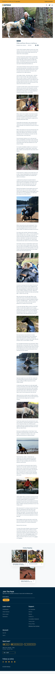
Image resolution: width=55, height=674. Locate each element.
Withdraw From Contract (34, 626)
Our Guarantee (32, 609)
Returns (30, 614)
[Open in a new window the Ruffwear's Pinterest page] (11, 661)
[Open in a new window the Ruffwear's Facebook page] (6, 661)
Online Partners (6, 611)
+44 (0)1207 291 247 (31, 644)
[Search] (46, 5)
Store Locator (6, 614)
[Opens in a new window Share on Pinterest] (35, 45)
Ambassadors (6, 609)
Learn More (17, 1)
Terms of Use (31, 621)
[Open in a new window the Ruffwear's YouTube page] (9, 661)
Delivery (30, 611)
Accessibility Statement (34, 619)
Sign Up (6, 600)
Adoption (18, 40)
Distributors (5, 616)
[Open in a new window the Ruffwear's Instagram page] (3, 661)
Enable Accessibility (49, 1)
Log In (4, 635)
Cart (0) (4, 633)
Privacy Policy (32, 623)
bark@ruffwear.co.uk (17, 644)
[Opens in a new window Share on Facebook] (37, 45)
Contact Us (31, 616)
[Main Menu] (52, 5)
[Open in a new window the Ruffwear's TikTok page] (14, 661)
